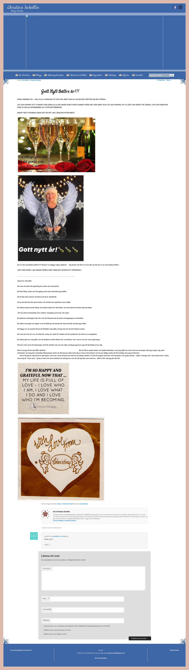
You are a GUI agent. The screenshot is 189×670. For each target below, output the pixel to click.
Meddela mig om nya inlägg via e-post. (55, 634)
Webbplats (46, 620)
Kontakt (139, 75)
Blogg (38, 75)
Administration (174, 650)
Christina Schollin (23, 7)
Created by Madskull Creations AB (21, 650)
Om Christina (24, 75)
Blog (59, 504)
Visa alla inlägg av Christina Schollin (65, 521)
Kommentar (47, 568)
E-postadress (47, 609)
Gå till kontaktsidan (101, 658)
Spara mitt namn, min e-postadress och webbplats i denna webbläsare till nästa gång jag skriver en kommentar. (77, 626)
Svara (47, 545)
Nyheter (125, 75)
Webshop (112, 75)
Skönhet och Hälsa (78, 75)
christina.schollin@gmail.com (115, 653)
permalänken (84, 504)
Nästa (169, 80)
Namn (46, 598)
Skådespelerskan (56, 75)
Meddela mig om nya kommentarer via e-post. (57, 630)
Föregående (160, 80)
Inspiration (97, 75)
